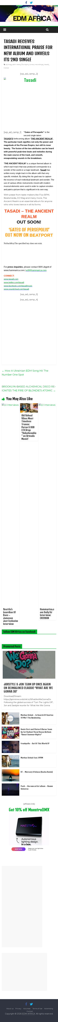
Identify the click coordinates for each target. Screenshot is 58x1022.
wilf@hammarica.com (36, 270)
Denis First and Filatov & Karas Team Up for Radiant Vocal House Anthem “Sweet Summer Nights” (36, 732)
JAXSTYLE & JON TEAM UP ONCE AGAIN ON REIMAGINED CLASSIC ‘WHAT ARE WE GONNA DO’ (28, 687)
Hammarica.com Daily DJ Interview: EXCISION (47, 614)
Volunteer (27, 1009)
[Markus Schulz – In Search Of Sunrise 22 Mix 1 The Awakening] (10, 714)
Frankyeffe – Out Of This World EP (35, 743)
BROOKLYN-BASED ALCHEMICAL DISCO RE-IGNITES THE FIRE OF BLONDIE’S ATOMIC (29, 388)
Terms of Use (37, 1009)
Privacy (18, 1009)
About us (9, 1009)
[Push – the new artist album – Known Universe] (10, 785)
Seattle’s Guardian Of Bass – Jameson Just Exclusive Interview (10, 616)
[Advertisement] (22, 906)
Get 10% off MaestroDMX (29, 809)
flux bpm (25, 64)
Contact (30, 1011)
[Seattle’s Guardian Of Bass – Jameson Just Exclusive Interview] (10, 405)
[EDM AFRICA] (29, 13)
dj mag (9, 64)
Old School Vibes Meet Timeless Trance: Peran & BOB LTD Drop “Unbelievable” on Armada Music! (28, 427)
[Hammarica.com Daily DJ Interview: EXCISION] (47, 405)
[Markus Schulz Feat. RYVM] (10, 756)
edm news (17, 64)
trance (6, 68)
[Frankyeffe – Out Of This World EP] (10, 742)
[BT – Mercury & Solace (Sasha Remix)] (10, 771)
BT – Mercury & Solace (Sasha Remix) (37, 772)
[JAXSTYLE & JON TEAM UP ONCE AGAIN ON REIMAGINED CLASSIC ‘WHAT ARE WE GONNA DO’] (29, 652)
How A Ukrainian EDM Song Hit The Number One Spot (25, 372)
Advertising (48, 1009)
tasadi (46, 64)
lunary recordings (36, 64)
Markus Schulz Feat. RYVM (32, 758)
